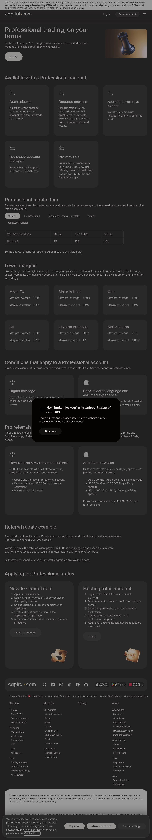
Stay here (50, 431)
